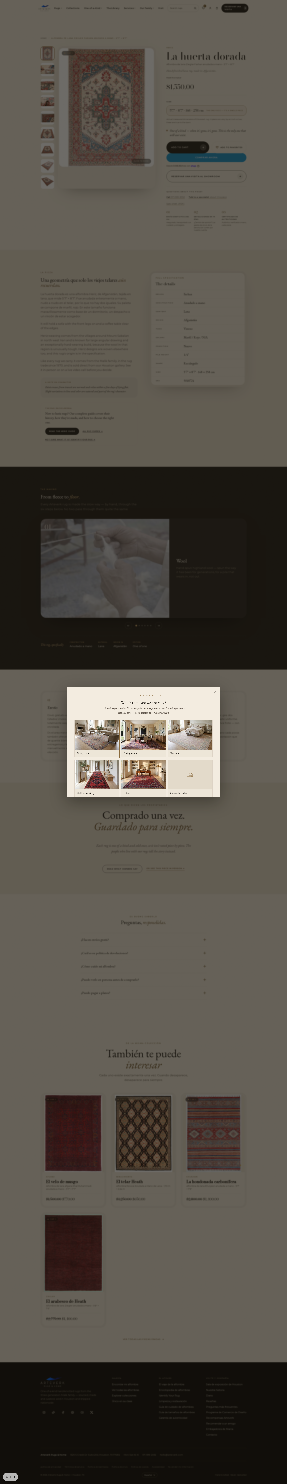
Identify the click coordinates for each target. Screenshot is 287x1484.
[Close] (215, 692)
